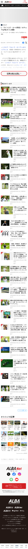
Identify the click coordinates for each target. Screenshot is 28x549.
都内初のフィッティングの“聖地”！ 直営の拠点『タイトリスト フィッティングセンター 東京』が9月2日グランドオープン (18, 129)
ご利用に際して (16, 517)
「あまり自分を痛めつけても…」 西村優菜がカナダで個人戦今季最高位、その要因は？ (18, 222)
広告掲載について (7, 515)
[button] (14, 92)
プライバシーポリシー (7, 517)
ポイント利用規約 (6, 525)
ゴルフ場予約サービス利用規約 (14, 521)
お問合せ (14, 525)
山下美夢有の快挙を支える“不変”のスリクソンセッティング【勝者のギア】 (18, 166)
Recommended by (20, 453)
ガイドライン (8, 519)
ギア (13, 5)
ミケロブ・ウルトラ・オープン (15, 62)
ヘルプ (17, 525)
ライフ (23, 5)
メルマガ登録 (24, 2)
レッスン (18, 5)
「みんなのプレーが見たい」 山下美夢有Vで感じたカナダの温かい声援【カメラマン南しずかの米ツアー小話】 (20, 103)
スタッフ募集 (16, 515)
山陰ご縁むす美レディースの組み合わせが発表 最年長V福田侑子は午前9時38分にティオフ (18, 279)
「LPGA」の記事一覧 (19, 459)
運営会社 (23, 515)
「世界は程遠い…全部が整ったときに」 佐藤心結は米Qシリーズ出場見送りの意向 (18, 198)
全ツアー (7, 5)
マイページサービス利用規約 (14, 523)
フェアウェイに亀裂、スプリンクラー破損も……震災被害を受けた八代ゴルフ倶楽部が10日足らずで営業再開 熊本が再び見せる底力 (18, 291)
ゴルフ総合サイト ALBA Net (7, 459)
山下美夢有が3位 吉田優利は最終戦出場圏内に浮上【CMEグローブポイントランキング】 (18, 268)
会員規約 (22, 517)
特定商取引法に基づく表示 (17, 519)
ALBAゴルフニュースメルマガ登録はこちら (15, 486)
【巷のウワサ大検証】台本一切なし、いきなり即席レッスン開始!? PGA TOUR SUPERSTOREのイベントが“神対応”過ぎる (18, 117)
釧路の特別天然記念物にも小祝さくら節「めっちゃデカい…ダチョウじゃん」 (18, 302)
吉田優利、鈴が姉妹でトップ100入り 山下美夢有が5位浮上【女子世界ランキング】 (18, 388)
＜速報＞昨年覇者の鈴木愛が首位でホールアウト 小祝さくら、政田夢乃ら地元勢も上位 (18, 338)
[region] (14, 5)
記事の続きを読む (13, 73)
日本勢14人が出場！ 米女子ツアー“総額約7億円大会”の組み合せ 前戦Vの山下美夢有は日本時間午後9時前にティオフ (20, 154)
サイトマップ (23, 525)
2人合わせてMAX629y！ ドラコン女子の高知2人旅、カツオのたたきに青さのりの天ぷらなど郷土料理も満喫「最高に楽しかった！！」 (18, 328)
